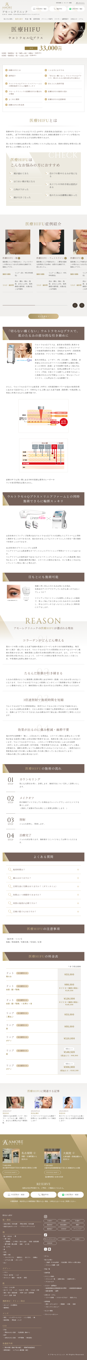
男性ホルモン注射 (10, 1332)
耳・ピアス (7, 1247)
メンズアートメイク (15, 1317)
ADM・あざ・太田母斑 (27, 1292)
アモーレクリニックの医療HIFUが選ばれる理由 (25, 92)
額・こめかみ (8, 1236)
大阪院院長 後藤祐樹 (75, 1288)
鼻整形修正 (7, 1350)
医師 (74, 1304)
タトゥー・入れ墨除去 (10, 1305)
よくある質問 (14, 99)
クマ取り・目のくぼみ (20, 1241)
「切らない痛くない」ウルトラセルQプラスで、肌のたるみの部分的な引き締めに (64, 76)
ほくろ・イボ (8, 1290)
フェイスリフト (9, 1257)
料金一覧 (47, 1269)
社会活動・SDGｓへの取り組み (71, 1262)
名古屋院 (26, 1153)
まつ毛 (27, 1244)
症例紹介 (12, 75)
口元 (5, 1252)
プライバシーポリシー (51, 1314)
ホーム (47, 1256)
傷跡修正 (6, 1307)
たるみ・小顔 (35, 1290)
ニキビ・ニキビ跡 (9, 1287)
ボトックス (19, 1260)
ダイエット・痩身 (9, 1277)
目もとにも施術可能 (56, 83)
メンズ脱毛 (27, 1317)
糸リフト (28, 1257)
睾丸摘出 (29, 1337)
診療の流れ (61, 1279)
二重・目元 (7, 1239)
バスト (6, 1272)
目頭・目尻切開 (34, 1241)
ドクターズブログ (62, 1297)
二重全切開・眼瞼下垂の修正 (12, 1347)
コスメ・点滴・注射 (10, 1295)
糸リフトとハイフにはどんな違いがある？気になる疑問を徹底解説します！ (71, 1118)
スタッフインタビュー (52, 1306)
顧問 (57, 1291)
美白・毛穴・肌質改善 (10, 1292)
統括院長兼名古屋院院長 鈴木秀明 (56, 1288)
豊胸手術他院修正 (29, 1347)
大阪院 (67, 1153)
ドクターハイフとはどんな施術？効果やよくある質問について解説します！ (43, 1118)
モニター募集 (49, 1310)
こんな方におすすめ (56, 70)
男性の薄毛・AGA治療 (27, 1224)
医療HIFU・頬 (10, 257)
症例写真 (47, 1272)
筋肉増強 (6, 1320)
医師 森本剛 (49, 1291)
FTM (5, 1330)
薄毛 (5, 1317)
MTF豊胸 (21, 1337)
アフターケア (50, 1281)
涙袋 (21, 1244)
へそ (17, 1275)
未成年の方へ (71, 1279)
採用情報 (58, 2)
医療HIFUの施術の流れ (57, 91)
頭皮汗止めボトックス (10, 1226)
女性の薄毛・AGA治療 (10, 1224)
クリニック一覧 (50, 1279)
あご (5, 1262)
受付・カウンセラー (52, 1304)
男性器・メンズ (16, 1320)
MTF (5, 1335)
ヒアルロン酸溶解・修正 (20, 1350)
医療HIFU (75, 257)
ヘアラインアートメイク (27, 1226)
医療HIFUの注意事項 (56, 99)
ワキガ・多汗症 (8, 1275)
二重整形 (7, 1241)
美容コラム (73, 1297)
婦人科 (19, 1277)
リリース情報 (50, 1297)
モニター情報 (68, 2)
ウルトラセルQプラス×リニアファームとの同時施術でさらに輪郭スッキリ (25, 84)
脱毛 (25, 1277)
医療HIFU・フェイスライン (50, 257)
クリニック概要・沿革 (52, 1265)
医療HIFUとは (15, 70)
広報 (68, 1304)
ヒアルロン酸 (9, 1260)
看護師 (63, 1304)
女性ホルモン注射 (10, 1337)
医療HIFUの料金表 (16, 105)
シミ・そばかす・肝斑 (21, 1290)
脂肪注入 (19, 1257)
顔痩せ (35, 1257)
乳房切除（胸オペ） (24, 1332)
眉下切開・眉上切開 (11, 1244)
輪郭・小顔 (7, 1254)
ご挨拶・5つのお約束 (52, 1262)
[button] (75, 305)
